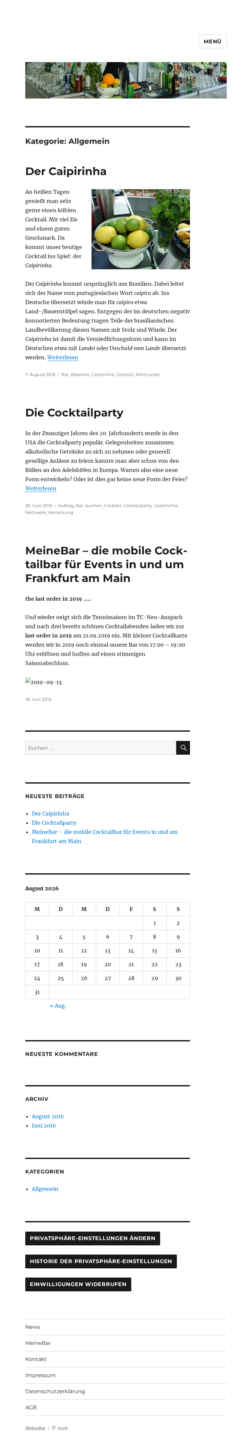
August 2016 (48, 1116)
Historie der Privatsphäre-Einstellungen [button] (101, 1261)
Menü (213, 41)
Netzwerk (35, 512)
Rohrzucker (148, 374)
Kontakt (36, 1359)
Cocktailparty (137, 505)
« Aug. (58, 1005)
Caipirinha (103, 374)
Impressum (40, 1375)
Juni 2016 (44, 1125)
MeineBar (38, 1343)
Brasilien (80, 374)
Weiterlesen (62, 357)
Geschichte (166, 505)
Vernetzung (60, 512)
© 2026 (60, 1428)
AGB (31, 1407)
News (32, 1327)
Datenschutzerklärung (55, 1391)
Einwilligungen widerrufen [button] (78, 1284)
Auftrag (66, 505)
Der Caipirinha (66, 171)
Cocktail (125, 374)
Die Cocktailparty (74, 412)
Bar (65, 374)
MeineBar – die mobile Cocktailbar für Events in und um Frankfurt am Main (106, 564)
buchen (93, 505)
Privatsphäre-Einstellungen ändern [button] (93, 1238)
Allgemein (45, 1189)
